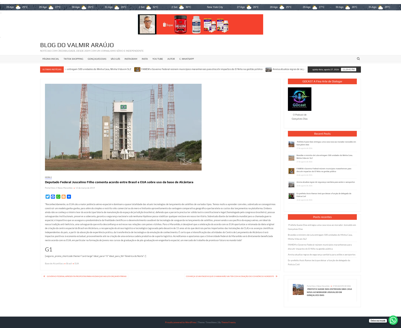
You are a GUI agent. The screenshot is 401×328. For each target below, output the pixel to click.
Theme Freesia (228, 322)
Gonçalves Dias (97, 58)
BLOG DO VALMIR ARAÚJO (77, 45)
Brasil (69, 263)
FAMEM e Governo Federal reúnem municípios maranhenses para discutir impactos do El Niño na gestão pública (182, 69)
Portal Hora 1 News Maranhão (59, 188)
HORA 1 (48, 177)
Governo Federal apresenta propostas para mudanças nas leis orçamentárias (86, 276)
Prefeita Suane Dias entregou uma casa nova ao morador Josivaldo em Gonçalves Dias (322, 227)
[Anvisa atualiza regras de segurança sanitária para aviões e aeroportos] (248, 69)
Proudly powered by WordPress (180, 322)
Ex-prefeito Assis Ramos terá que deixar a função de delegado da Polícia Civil (319, 262)
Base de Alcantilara (54, 263)
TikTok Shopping (73, 58)
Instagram (131, 58)
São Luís (115, 58)
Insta (145, 58)
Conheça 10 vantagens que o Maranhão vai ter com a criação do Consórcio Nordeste (230, 276)
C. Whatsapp (186, 58)
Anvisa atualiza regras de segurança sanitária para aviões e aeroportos (290, 69)
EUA (77, 263)
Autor (171, 58)
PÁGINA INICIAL (50, 58)
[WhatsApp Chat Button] (393, 320)
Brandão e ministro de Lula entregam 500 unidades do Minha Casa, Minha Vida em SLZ (320, 236)
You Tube (157, 58)
